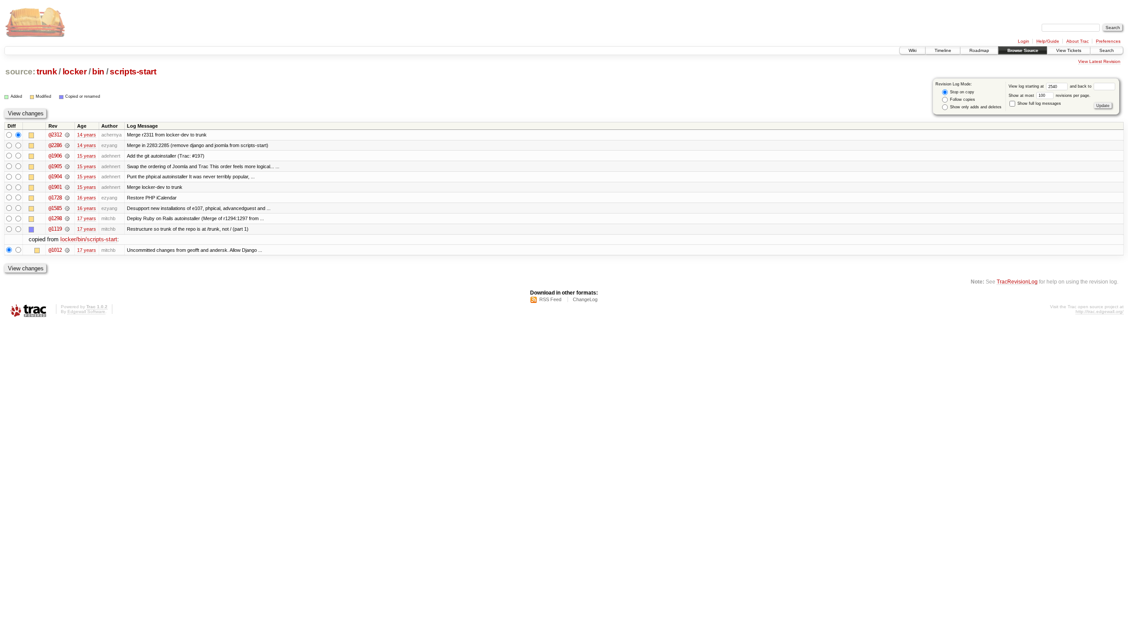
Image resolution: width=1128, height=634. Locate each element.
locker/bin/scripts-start (88, 239)
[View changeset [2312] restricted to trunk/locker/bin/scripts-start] (67, 135)
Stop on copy (961, 92)
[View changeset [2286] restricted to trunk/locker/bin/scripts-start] (67, 145)
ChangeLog (585, 299)
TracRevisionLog (1017, 281)
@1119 (55, 229)
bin (98, 71)
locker (75, 71)
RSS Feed (550, 299)
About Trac (1077, 41)
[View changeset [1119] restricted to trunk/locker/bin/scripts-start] (67, 229)
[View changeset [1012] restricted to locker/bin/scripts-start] (67, 250)
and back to (1081, 86)
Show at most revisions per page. (1050, 95)
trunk (47, 71)
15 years (86, 155)
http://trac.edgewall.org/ (1100, 311)
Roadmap (979, 50)
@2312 (55, 135)
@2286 (55, 145)
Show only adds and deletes (975, 107)
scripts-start (133, 71)
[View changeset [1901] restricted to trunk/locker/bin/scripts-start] (67, 187)
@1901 (55, 187)
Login (1023, 41)
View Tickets (1068, 50)
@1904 (55, 176)
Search (1106, 50)
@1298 (55, 218)
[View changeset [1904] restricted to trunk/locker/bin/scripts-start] (67, 176)
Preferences (1108, 41)
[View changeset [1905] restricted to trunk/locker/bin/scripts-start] (67, 166)
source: (20, 71)
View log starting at (1027, 86)
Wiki (912, 50)
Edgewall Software (86, 311)
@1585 (55, 208)
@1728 (55, 198)
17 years (86, 218)
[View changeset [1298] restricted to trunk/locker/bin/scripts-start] (67, 218)
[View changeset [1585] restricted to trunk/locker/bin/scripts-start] (67, 208)
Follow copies (962, 99)
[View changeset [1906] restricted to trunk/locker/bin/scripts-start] (67, 156)
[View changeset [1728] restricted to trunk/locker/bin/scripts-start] (67, 198)
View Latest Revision (1099, 61)
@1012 (55, 250)
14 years (86, 134)
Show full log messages (1038, 103)
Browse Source (1022, 50)
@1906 (55, 156)
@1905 (55, 166)
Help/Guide (1047, 41)
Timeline (943, 50)
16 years (86, 197)
